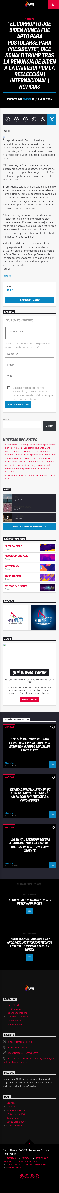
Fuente (7, 275)
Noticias (29, 19)
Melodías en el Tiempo (16, 586)
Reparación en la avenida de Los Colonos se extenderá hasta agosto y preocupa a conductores (30, 794)
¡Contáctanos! (13, 1118)
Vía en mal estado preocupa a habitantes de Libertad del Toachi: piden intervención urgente (29, 844)
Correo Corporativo (16, 1121)
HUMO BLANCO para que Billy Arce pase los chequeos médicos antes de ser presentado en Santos (29, 944)
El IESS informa (14, 1009)
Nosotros (10, 1102)
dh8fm (27, 99)
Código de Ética (14, 1125)
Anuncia (10, 1106)
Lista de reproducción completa (29, 526)
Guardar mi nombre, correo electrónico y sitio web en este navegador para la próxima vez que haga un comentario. (33, 388)
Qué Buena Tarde (13, 546)
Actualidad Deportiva (17, 1016)
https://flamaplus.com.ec (20, 1041)
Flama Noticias (13, 1005)
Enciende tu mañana (16, 1012)
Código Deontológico (16, 1114)
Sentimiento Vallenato (17, 556)
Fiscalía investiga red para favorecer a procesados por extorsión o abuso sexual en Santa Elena (29, 744)
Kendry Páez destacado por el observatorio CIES (30, 901)
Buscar (6, 419)
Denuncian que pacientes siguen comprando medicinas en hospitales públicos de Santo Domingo (28, 468)
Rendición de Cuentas (17, 1110)
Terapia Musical (13, 576)
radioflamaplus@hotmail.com (23, 1052)
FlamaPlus (9, 763)
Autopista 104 (12, 566)
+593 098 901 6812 (17, 1047)
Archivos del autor (29, 299)
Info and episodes (29, 699)
